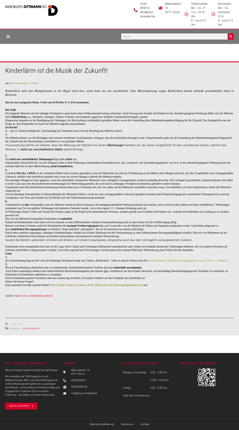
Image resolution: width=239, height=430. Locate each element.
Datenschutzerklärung (102, 424)
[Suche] (231, 36)
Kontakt (69, 363)
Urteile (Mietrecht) (31, 328)
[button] (8, 36)
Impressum (127, 424)
